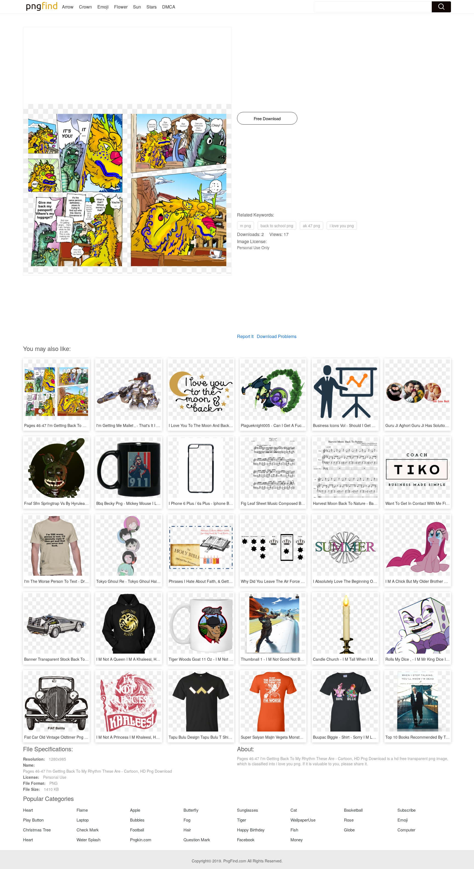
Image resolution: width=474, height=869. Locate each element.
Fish (294, 830)
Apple (135, 810)
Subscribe (406, 810)
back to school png (277, 225)
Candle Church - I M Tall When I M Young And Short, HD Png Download (375, 659)
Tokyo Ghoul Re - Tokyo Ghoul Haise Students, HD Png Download (153, 581)
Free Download (267, 118)
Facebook (246, 839)
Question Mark (197, 839)
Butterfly (191, 810)
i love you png (342, 225)
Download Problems (277, 336)
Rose (349, 820)
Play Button (33, 820)
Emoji (103, 7)
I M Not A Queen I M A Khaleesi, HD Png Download (140, 659)
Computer (406, 830)
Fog (187, 820)
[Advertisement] (127, 65)
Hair (187, 830)
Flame (82, 810)
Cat (293, 810)
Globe (349, 830)
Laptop (83, 820)
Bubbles (137, 820)
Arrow (68, 7)
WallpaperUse (302, 820)
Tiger (241, 820)
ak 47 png (311, 225)
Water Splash (88, 839)
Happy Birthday (251, 830)
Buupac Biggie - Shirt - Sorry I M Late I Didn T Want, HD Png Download (374, 737)
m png (245, 225)
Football (137, 830)
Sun (137, 7)
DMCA (168, 7)
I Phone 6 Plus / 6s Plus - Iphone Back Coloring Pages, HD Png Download (233, 503)
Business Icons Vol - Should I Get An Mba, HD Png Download (366, 425)
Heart (28, 810)
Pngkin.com (140, 839)
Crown (85, 7)
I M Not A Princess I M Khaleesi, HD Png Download (140, 737)
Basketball (353, 810)
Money (296, 839)
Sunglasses (247, 810)
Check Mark (88, 830)
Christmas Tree (37, 830)
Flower (121, 7)
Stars (151, 7)
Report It (245, 336)
